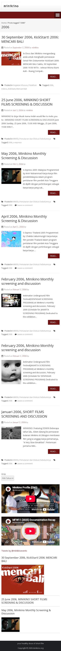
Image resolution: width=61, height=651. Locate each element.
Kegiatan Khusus (20, 85)
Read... (53, 76)
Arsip (3, 474)
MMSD (16, 138)
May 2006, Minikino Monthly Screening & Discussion (23, 155)
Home (4, 23)
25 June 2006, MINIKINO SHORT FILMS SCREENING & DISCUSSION (26, 102)
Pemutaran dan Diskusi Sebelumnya (35, 138)
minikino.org (38, 648)
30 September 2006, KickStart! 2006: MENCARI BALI (30, 39)
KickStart (11, 89)
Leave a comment (24, 205)
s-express (17, 142)
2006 (51, 85)
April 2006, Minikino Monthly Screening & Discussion (24, 218)
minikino (35, 48)
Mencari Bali (21, 89)
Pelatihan (33, 85)
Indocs (4, 89)
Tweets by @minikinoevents (14, 550)
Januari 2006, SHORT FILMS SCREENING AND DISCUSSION (24, 413)
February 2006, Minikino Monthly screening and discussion (27, 281)
